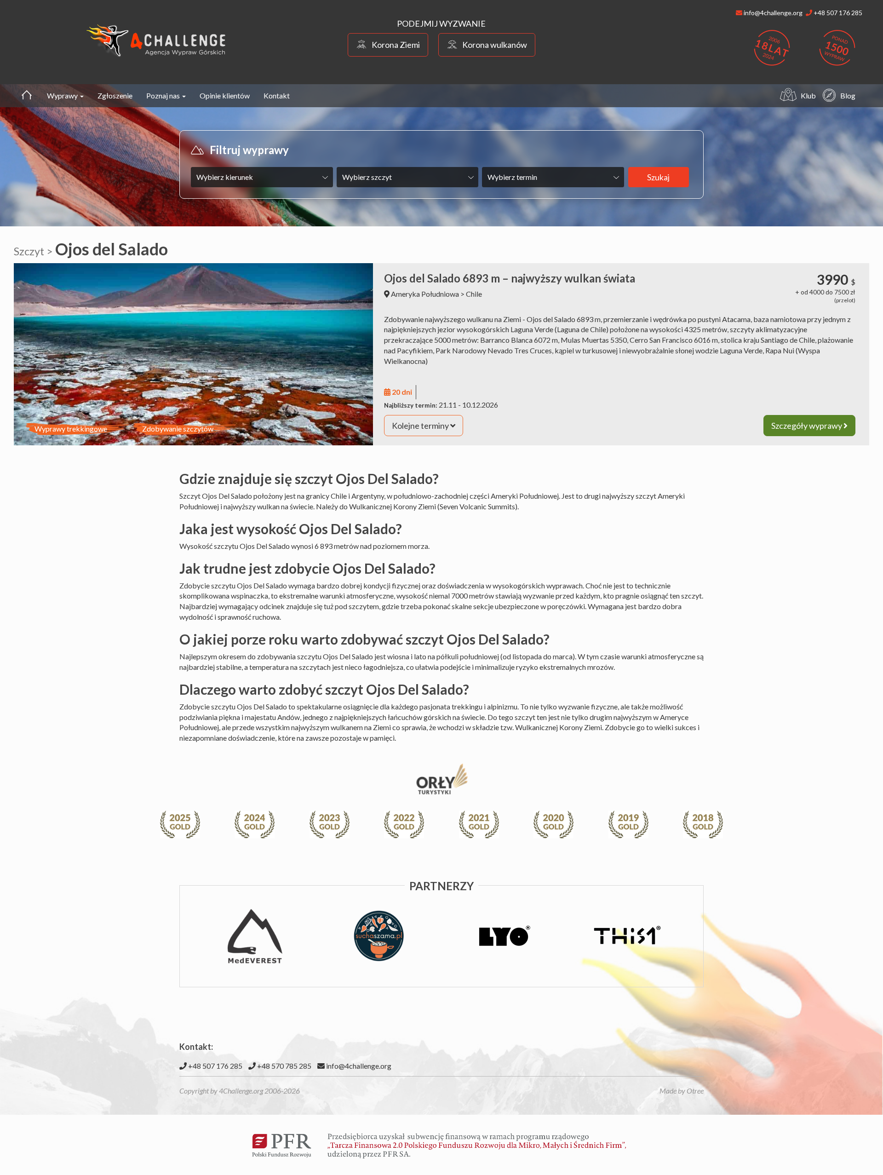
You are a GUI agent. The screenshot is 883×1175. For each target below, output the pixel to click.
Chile (474, 293)
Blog (847, 95)
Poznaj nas (163, 95)
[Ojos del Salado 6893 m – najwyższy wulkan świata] (193, 354)
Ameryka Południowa (425, 293)
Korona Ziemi (396, 45)
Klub (808, 95)
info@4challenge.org (358, 1065)
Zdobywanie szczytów (177, 428)
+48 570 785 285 (283, 1065)
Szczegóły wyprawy (807, 425)
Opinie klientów (225, 95)
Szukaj (658, 177)
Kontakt (277, 95)
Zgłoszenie (114, 95)
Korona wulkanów (494, 45)
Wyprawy (63, 95)
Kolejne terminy (421, 425)
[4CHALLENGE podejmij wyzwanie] (156, 40)
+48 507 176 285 (214, 1065)
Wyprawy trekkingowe (70, 428)
